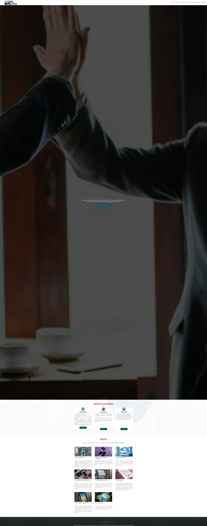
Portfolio (187, 2)
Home (172, 2)
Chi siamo (177, 2)
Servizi (181, 2)
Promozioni (193, 2)
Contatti (204, 2)
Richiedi (83, 427)
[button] (5, 202)
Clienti (198, 2)
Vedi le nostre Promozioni (103, 205)
